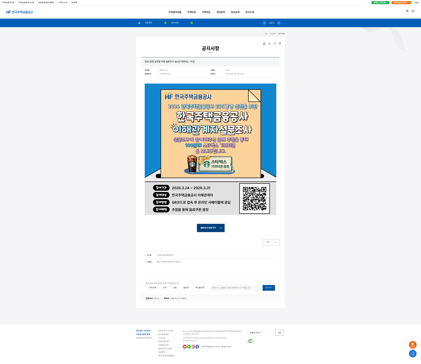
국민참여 (220, 12)
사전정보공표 (163, 345)
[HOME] (266, 34)
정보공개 (235, 12)
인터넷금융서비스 (400, 2)
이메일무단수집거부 (144, 338)
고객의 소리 (62, 3)
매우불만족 (199, 288)
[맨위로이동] (413, 353)
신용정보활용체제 (143, 334)
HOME (139, 23)
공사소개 (249, 12)
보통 (175, 288)
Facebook (197, 347)
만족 (165, 288)
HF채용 (74, 3)
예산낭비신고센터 (165, 349)
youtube (185, 347)
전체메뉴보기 (412, 11)
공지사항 (175, 23)
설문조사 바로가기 (208, 228)
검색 (407, 11)
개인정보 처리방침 (143, 331)
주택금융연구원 (8, 3)
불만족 (186, 288)
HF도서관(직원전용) (166, 356)
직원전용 (161, 352)
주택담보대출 (175, 12)
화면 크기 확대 (264, 23)
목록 (268, 242)
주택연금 (206, 12)
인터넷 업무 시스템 (165, 331)
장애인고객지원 (380, 2)
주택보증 (191, 12)
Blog (189, 347)
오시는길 (161, 338)
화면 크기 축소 (279, 23)
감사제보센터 (163, 334)
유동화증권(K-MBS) (46, 3)
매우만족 (152, 288)
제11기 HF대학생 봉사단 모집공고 (168, 262)
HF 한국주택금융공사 (20, 14)
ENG (417, 3)
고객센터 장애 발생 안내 (165, 255)
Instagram (193, 347)
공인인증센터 (163, 342)
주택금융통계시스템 (26, 3)
